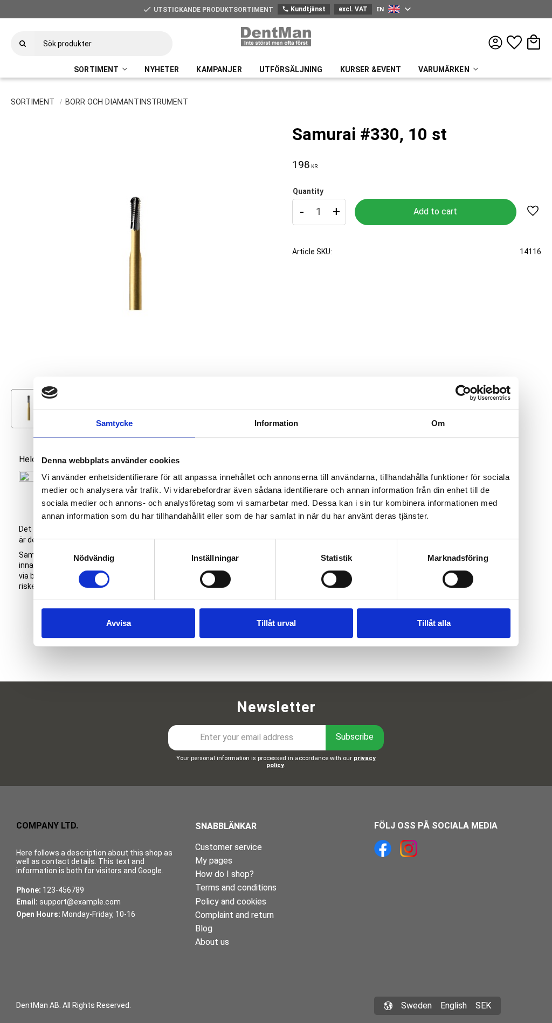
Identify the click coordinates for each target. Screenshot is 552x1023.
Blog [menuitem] (203, 928)
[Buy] (435, 212)
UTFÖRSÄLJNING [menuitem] (291, 69)
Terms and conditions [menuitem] (236, 887)
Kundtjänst (304, 9)
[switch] (215, 579)
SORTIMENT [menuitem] (96, 69)
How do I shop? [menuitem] (224, 874)
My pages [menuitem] (213, 860)
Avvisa (118, 623)
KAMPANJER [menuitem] (219, 69)
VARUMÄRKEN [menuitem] (443, 69)
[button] (514, 42)
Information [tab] (276, 423)
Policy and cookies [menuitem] (230, 901)
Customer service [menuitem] (228, 847)
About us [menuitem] (212, 942)
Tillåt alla (434, 623)
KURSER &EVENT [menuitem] (371, 69)
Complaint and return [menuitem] (234, 915)
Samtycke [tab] (114, 423)
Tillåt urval (276, 623)
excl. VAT (353, 9)
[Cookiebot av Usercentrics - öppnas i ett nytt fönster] (463, 393)
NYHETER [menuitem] (161, 69)
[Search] (22, 43)
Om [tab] (438, 423)
